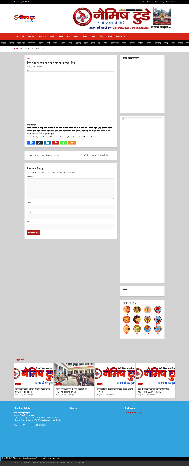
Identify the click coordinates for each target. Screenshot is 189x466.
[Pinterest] (55, 143)
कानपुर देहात (20, 43)
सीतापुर (12, 43)
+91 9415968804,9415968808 (34, 425)
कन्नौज (124, 43)
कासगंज (132, 43)
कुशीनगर (140, 43)
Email (29, 212)
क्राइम (61, 36)
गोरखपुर (180, 43)
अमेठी (48, 43)
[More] (72, 143)
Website (30, 222)
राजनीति (85, 36)
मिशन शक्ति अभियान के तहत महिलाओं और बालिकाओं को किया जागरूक (71, 390)
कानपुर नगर (31, 43)
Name (29, 203)
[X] (39, 143)
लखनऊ (3, 43)
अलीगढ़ (63, 43)
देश (23, 36)
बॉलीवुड (76, 36)
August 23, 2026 (20, 395)
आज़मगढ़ (78, 43)
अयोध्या (55, 43)
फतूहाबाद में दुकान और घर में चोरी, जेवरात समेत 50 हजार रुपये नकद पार (32, 390)
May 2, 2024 (31, 67)
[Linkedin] (47, 143)
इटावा (86, 43)
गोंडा (173, 43)
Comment (31, 176)
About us (150, 2)
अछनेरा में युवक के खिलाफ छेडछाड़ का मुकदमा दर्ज (44, 155)
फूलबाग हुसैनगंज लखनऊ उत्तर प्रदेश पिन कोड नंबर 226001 (40, 418)
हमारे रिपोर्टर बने (121, 36)
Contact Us (140, 2)
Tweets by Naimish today (133, 413)
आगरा (70, 43)
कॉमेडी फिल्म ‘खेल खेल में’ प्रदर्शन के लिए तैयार (97, 155)
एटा (99, 43)
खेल (68, 36)
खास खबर (31, 36)
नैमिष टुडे (39, 67)
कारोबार (52, 36)
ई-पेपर (102, 36)
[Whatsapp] (63, 143)
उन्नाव (93, 43)
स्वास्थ (93, 36)
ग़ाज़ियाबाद (158, 43)
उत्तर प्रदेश (42, 36)
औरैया (105, 43)
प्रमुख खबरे (19, 359)
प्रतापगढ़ (18, 384)
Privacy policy (159, 2)
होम (17, 36)
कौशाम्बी (149, 43)
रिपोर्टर (110, 36)
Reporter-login (170, 2)
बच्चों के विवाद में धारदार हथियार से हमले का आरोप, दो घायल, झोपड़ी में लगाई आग (153, 390)
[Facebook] (31, 143)
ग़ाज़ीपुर (166, 43)
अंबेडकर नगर (115, 43)
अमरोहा (41, 43)
